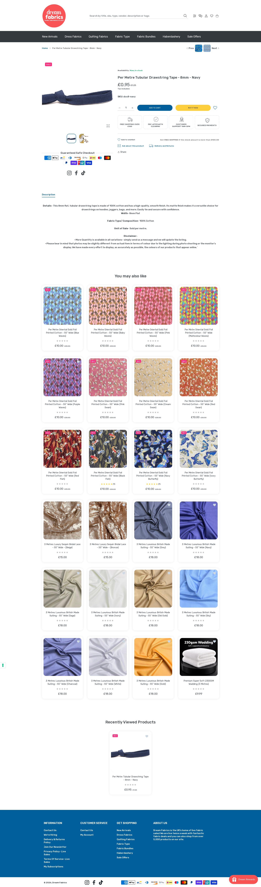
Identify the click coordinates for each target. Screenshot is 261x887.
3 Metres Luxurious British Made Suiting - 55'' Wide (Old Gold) (153, 614)
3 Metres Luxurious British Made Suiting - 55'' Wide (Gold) (153, 682)
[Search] (185, 16)
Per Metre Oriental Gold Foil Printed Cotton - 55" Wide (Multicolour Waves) (198, 332)
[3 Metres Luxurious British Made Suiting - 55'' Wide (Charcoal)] (62, 657)
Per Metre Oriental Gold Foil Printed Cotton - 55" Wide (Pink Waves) (153, 332)
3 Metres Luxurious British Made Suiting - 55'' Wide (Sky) (198, 614)
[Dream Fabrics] (54, 16)
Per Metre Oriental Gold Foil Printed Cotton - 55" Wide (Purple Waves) (62, 404)
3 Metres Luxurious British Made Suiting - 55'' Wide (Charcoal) (62, 682)
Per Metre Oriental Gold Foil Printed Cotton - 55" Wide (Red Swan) (198, 404)
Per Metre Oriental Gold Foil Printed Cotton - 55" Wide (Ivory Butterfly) (199, 475)
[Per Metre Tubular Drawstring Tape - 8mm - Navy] (130, 752)
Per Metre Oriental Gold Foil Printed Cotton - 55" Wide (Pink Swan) (107, 404)
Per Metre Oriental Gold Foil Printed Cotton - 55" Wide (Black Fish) (108, 475)
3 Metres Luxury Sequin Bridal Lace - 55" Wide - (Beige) (62, 546)
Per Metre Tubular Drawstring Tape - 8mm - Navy (130, 778)
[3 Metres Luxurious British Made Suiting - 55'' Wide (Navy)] (199, 520)
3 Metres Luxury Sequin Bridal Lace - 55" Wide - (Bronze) (108, 546)
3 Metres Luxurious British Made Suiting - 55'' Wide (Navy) (198, 546)
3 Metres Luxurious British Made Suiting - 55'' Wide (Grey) (153, 546)
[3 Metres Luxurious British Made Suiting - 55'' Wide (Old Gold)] (153, 589)
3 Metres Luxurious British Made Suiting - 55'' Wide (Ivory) (107, 614)
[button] (103, 95)
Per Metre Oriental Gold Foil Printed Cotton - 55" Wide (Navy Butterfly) (153, 475)
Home (45, 48)
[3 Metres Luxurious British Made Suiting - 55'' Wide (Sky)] (199, 589)
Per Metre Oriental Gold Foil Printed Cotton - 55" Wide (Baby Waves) (108, 332)
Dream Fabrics (59, 882)
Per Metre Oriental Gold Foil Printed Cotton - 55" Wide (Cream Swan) (153, 404)
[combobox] (139, 16)
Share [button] (123, 152)
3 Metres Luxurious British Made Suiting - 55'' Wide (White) (107, 682)
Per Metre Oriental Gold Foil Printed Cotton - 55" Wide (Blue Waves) (62, 332)
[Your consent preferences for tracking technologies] (3, 665)
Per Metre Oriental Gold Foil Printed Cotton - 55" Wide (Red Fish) (62, 475)
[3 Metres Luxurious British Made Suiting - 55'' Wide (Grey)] (153, 520)
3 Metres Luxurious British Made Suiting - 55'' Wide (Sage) (62, 614)
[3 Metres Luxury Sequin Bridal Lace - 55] (62, 520)
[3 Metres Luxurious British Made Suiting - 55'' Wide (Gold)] (153, 657)
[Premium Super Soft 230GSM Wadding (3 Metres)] (199, 657)
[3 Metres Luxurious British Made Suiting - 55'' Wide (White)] (108, 657)
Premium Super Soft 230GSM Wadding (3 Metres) (198, 682)
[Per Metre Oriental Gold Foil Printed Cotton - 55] (62, 306)
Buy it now (193, 108)
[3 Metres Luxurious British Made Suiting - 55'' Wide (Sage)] (62, 589)
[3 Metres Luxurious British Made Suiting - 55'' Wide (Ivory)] (108, 589)
